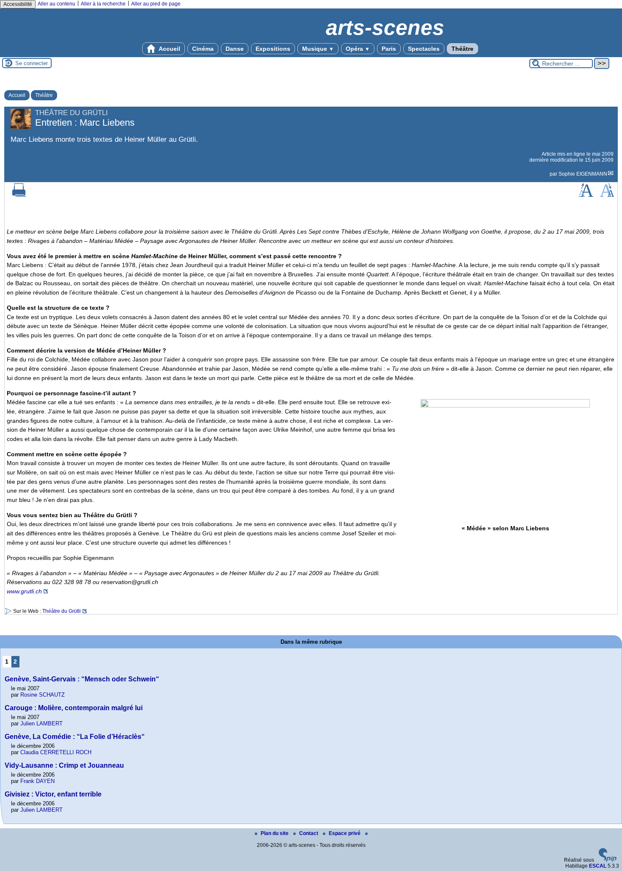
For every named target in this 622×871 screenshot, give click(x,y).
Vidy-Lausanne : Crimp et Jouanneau (64, 765)
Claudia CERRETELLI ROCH (55, 752)
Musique (318, 48)
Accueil (168, 48)
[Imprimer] (19, 195)
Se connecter (31, 63)
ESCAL (597, 866)
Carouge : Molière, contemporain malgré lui (74, 707)
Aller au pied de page (156, 4)
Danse (235, 48)
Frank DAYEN (37, 781)
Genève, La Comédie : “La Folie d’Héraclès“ (75, 736)
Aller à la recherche (103, 4)
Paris (389, 48)
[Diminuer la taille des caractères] (607, 195)
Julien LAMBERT (41, 723)
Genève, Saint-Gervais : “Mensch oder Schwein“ (82, 679)
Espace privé (345, 833)
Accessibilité (17, 4)
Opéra (358, 48)
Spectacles (424, 48)
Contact (309, 833)
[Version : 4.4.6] (607, 860)
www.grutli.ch (24, 591)
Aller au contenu (56, 4)
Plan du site (275, 833)
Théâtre (462, 48)
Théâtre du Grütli (61, 611)
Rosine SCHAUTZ (42, 695)
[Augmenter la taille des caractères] (585, 195)
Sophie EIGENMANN (583, 174)
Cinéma (203, 48)
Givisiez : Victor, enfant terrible (53, 794)
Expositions (273, 48)
